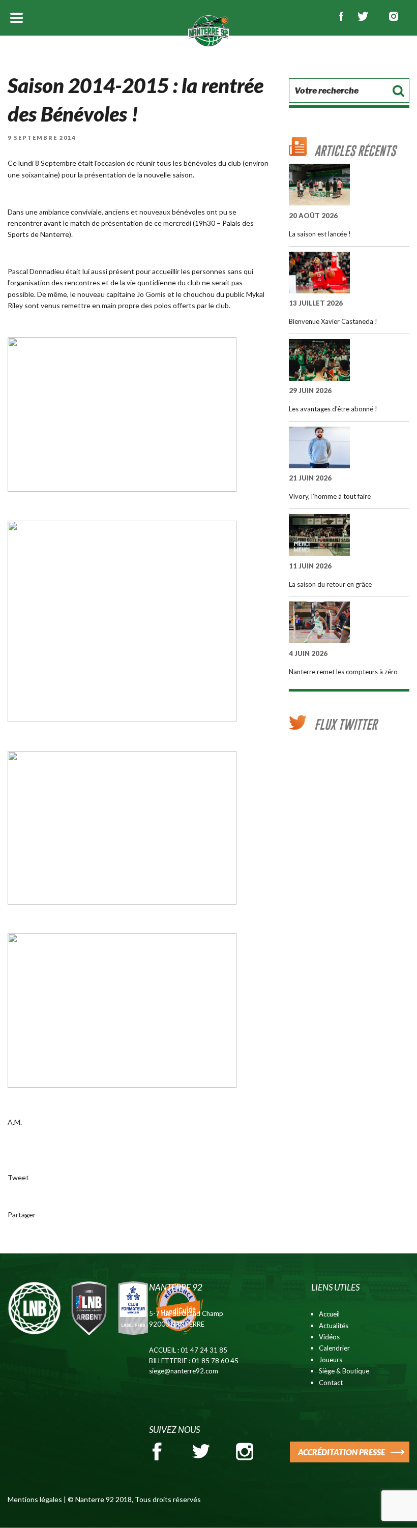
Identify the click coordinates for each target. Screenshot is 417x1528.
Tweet (18, 1177)
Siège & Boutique (344, 1371)
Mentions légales (35, 1499)
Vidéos (329, 1337)
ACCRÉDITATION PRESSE (341, 1452)
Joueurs (330, 1360)
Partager (22, 1214)
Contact (331, 1383)
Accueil (329, 1314)
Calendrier (334, 1348)
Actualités (333, 1326)
